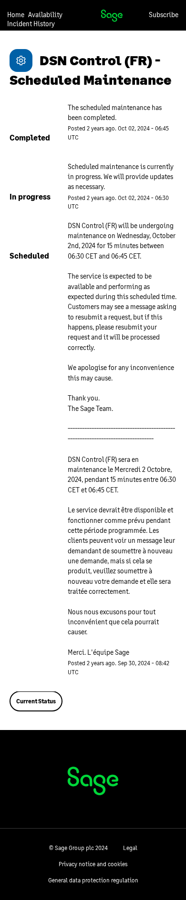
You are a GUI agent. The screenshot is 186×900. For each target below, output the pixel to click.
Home (15, 14)
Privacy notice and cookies (93, 864)
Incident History (31, 24)
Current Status (36, 701)
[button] (163, 14)
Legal (130, 847)
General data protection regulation (93, 880)
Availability (45, 14)
